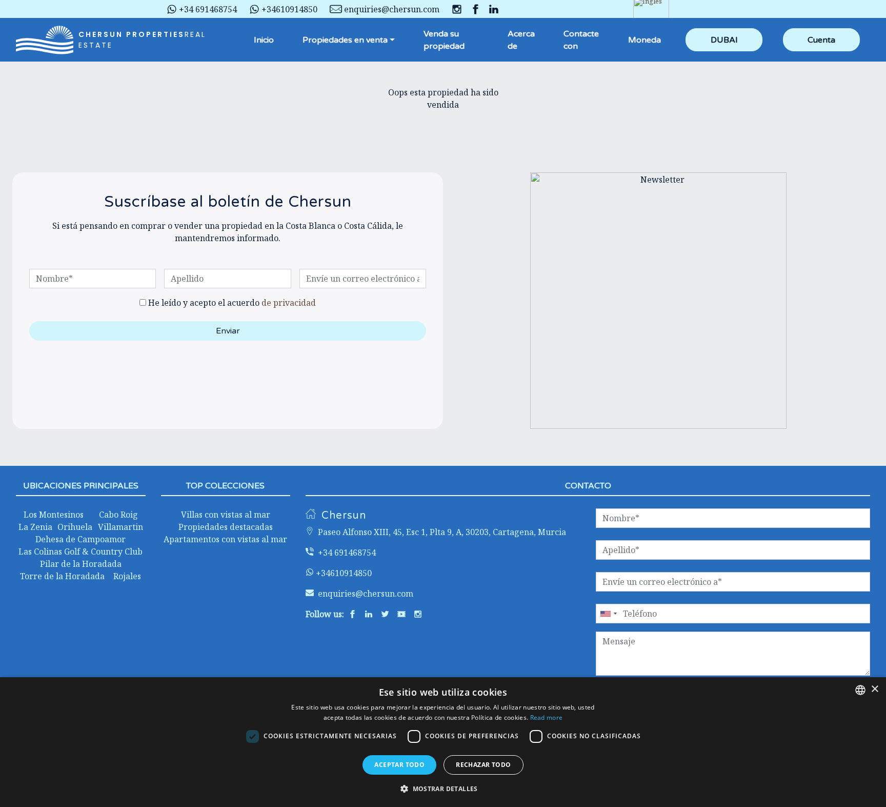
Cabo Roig (118, 514)
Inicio (264, 40)
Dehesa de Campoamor (80, 539)
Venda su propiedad (444, 40)
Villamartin (120, 527)
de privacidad (288, 302)
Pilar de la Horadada (81, 563)
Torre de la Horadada (62, 576)
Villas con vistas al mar (225, 514)
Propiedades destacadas (225, 527)
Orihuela (74, 527)
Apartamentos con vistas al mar (225, 539)
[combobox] (860, 690)
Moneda (644, 40)
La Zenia (35, 527)
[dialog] (443, 742)
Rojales (127, 576)
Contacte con (581, 40)
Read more (546, 717)
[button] (443, 788)
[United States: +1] (608, 613)
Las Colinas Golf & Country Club (80, 551)
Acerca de (521, 40)
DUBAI (724, 40)
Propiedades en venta (345, 40)
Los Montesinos (54, 514)
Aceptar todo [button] (399, 764)
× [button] (874, 689)
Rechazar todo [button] (483, 764)
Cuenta (821, 40)
